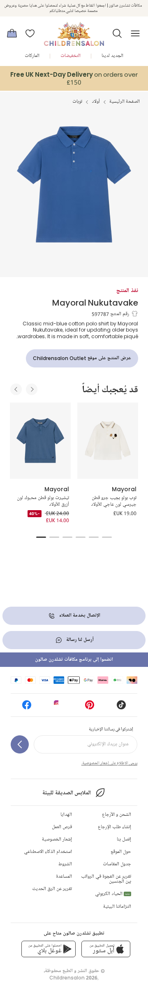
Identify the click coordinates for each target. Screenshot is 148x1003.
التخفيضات (70, 55)
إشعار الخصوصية (57, 839)
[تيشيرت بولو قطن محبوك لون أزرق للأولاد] (40, 441)
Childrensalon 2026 (73, 977)
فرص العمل (62, 827)
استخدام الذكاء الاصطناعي (48, 851)
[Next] (31, 389)
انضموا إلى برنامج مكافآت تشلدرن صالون (74, 659)
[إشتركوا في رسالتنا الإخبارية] (20, 744)
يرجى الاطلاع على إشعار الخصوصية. (109, 763)
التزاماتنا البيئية (117, 906)
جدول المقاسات (117, 864)
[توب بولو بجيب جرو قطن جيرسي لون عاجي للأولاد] (107, 441)
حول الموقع (121, 851)
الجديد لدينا (112, 55)
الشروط (65, 864)
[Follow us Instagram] (58, 707)
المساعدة (64, 876)
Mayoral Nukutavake (95, 302)
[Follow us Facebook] (26, 707)
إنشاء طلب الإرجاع (114, 827)
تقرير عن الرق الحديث (52, 888)
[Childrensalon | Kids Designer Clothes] (74, 31)
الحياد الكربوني (112, 893)
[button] (117, 33)
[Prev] (16, 389)
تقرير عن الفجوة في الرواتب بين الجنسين (106, 879)
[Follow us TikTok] (121, 707)
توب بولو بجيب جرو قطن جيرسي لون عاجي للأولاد (113, 501)
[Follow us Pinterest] (89, 707)
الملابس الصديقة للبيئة (66, 793)
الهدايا (66, 814)
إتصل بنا (124, 839)
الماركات (32, 55)
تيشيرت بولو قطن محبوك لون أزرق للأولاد (43, 501)
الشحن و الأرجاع (116, 814)
